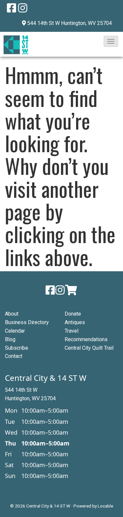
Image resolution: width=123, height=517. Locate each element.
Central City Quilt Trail (89, 348)
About (11, 314)
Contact (13, 356)
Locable (105, 505)
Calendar (15, 331)
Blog (10, 339)
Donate (73, 314)
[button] (111, 41)
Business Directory (27, 322)
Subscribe (16, 348)
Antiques (75, 322)
